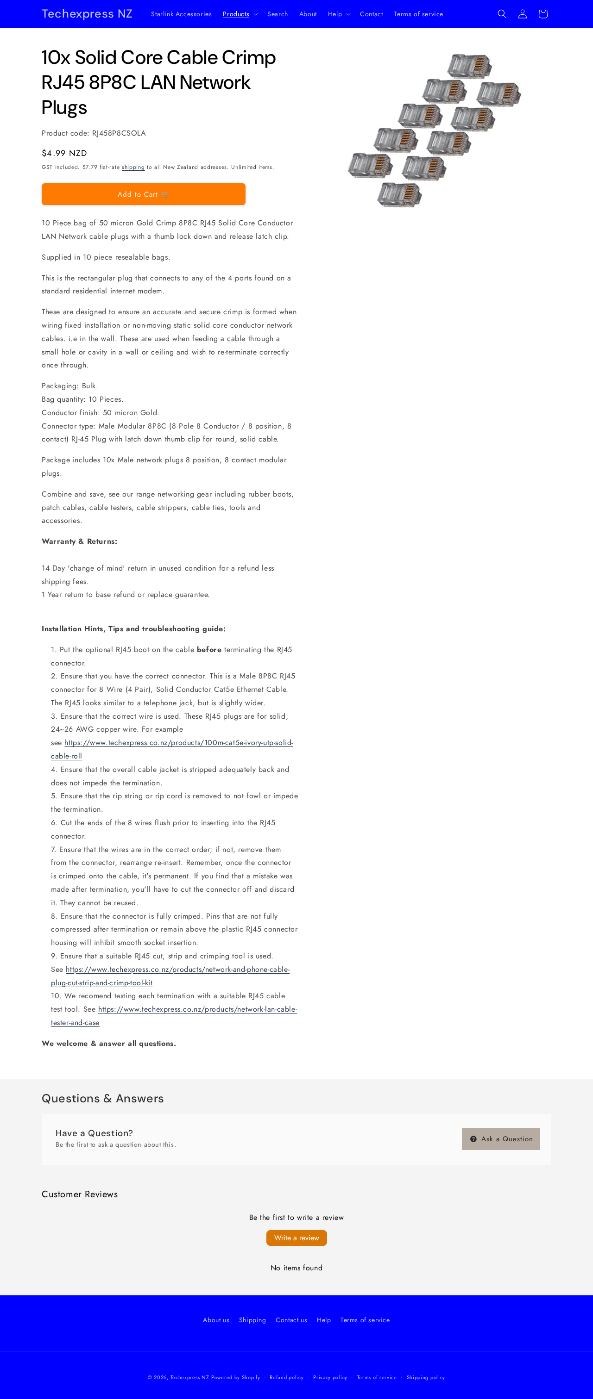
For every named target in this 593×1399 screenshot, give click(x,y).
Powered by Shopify (235, 1377)
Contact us (291, 1319)
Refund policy (286, 1377)
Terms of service (365, 1319)
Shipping (252, 1319)
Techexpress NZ (189, 1377)
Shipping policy (426, 1377)
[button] (239, 14)
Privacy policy (330, 1377)
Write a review (296, 1237)
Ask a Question (506, 1139)
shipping (133, 167)
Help (324, 1319)
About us (216, 1319)
